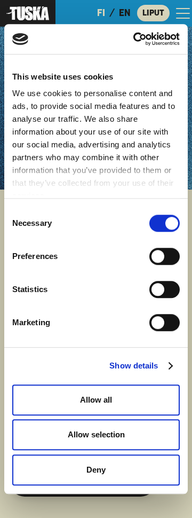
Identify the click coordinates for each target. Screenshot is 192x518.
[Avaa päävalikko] (183, 13)
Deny (96, 469)
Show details (133, 365)
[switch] (164, 256)
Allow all (96, 399)
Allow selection (96, 434)
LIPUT (153, 13)
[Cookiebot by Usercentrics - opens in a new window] (135, 39)
